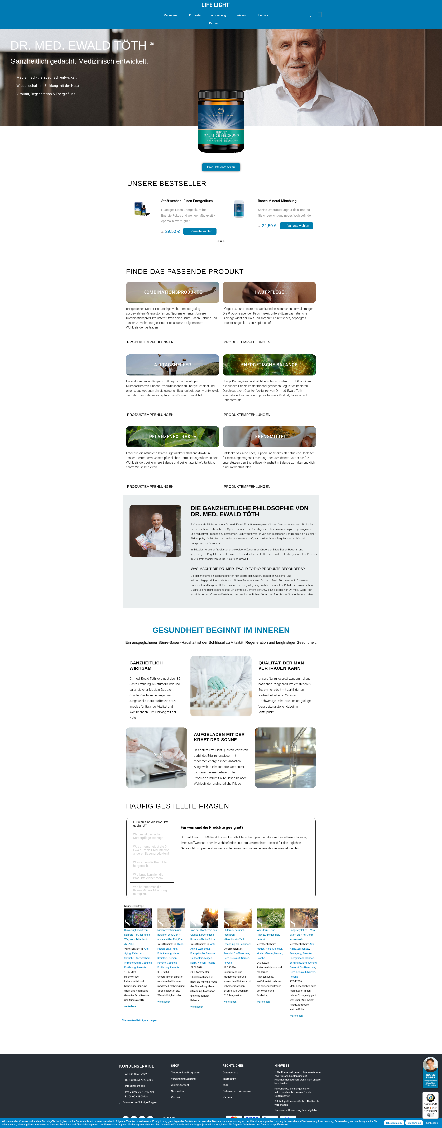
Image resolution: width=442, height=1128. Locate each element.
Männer (269, 953)
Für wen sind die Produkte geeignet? (151, 823)
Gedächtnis (196, 958)
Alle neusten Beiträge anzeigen (139, 1020)
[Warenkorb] (319, 14)
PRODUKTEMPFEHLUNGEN (150, 342)
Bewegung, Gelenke (301, 953)
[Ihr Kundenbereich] (315, 14)
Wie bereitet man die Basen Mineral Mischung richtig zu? (150, 890)
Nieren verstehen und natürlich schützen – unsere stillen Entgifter (170, 935)
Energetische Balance (202, 953)
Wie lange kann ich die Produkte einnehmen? (148, 876)
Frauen (261, 948)
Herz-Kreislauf (232, 958)
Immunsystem (132, 962)
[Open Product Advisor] (430, 1072)
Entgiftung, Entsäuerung (303, 962)
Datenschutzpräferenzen (274, 1124)
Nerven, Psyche (206, 962)
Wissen (241, 15)
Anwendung (218, 15)
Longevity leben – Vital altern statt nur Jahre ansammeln (302, 935)
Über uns (262, 15)
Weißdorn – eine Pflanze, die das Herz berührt (269, 935)
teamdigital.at (310, 1110)
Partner (214, 23)
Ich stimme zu (394, 1122)
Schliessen (432, 1122)
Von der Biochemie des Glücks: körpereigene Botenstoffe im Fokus (203, 935)
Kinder (260, 953)
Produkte (194, 15)
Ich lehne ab (414, 1122)
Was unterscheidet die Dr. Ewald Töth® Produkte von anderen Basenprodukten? (151, 850)
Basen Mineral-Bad (272, 201)
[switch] (430, 1115)
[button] (305, 14)
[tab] (172, 342)
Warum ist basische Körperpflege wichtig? (148, 836)
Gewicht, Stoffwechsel (137, 958)
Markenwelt (171, 15)
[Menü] (436, 1094)
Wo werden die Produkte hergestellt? (150, 864)
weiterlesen (130, 1006)
